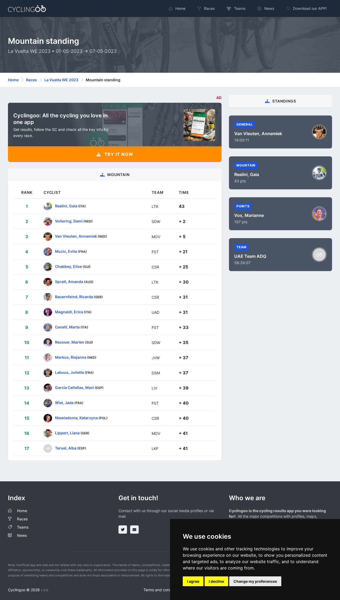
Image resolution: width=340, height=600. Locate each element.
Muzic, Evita (66, 251)
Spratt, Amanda (69, 281)
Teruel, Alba (65, 448)
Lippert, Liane (67, 433)
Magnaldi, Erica (69, 312)
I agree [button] (193, 581)
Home (13, 80)
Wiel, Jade (64, 402)
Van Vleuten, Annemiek (76, 236)
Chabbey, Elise (68, 266)
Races (31, 80)
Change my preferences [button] (255, 581)
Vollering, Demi (69, 221)
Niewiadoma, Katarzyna (76, 417)
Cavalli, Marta (67, 327)
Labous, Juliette (69, 372)
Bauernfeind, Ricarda (74, 296)
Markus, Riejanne (70, 357)
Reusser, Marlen (69, 342)
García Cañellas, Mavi (74, 387)
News (22, 535)
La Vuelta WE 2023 (61, 80)
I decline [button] (216, 581)
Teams (22, 527)
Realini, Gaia (66, 206)
